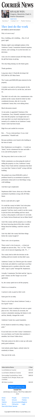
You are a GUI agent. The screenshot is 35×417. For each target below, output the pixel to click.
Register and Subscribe (17, 387)
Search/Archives (7, 406)
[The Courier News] (17, 4)
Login (23, 404)
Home (3, 398)
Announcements (17, 402)
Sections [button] (5, 21)
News (3, 400)
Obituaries (15, 404)
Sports (4, 404)
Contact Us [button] (14, 21)
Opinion (4, 402)
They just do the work (14, 26)
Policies (24, 400)
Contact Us (25, 398)
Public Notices (26, 21)
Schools (14, 400)
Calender (15, 406)
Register (24, 402)
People (14, 398)
